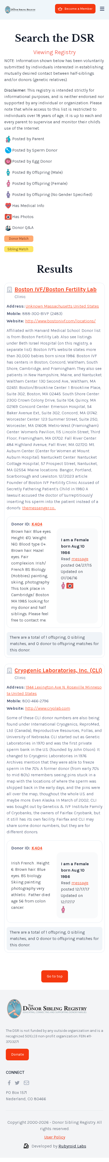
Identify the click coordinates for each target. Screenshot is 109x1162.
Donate (17, 1054)
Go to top (55, 976)
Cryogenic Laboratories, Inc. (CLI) (58, 670)
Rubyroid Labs (72, 1146)
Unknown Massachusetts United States (62, 306)
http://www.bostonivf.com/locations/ (60, 320)
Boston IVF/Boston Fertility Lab (56, 289)
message (79, 558)
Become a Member (78, 9)
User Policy (54, 1137)
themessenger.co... (39, 507)
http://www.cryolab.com (47, 708)
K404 (36, 523)
